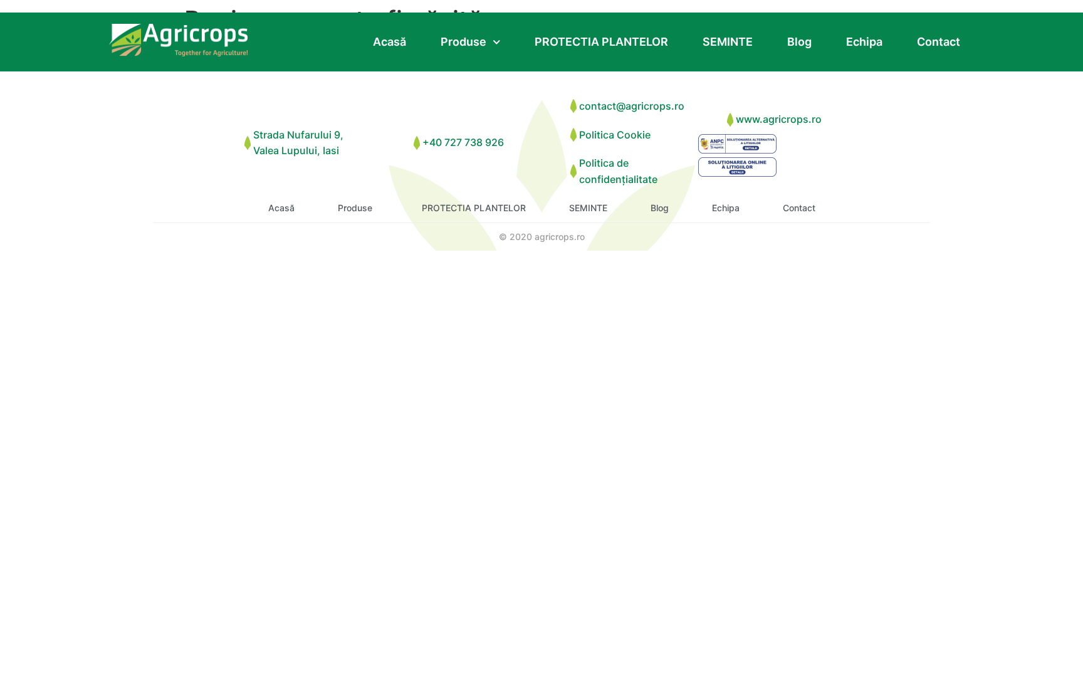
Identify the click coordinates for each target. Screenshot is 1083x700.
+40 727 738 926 (463, 142)
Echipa (864, 41)
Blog (799, 41)
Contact (938, 41)
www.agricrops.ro (779, 119)
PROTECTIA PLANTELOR (601, 41)
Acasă (389, 41)
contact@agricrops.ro (631, 106)
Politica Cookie (615, 134)
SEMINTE (728, 41)
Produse (463, 41)
